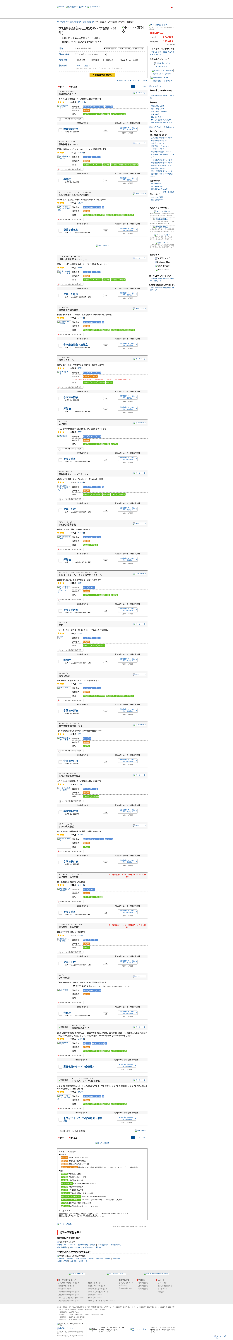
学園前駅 (60, 1258)
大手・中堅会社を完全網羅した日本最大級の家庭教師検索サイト (162, 222)
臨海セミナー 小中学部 (162, 74)
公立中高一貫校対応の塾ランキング (71, 1298)
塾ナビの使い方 (157, 200)
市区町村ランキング (95, 1298)
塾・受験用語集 (157, 186)
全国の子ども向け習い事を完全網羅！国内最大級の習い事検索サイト (162, 238)
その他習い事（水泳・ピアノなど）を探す (131, 80)
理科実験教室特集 (125, 1288)
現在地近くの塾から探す (160, 189)
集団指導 (81, 60)
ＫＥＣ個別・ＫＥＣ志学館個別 (74, 195)
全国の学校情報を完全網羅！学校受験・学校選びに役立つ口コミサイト (162, 214)
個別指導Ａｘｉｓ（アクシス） (74, 474)
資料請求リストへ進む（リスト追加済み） (127, 128)
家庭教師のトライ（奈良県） (79, 1066)
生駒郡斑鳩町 (88, 1247)
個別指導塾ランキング (159, 141)
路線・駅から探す (157, 109)
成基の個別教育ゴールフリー (73, 259)
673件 (80, 268)
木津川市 (71, 1245)
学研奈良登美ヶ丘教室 (76, 344)
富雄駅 (91, 1258)
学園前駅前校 (71, 129)
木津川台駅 (83, 1261)
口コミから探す (157, 117)
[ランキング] (106, 15)
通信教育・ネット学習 (129, 60)
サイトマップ (162, 1289)
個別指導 (95, 60)
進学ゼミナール (66, 360)
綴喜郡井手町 (62, 1247)
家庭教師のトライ (80, 1028)
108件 (80, 835)
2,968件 (81, 153)
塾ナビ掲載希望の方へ (166, 1286)
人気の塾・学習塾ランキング (161, 138)
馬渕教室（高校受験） (69, 877)
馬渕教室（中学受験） (69, 927)
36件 (80, 633)
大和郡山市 (61, 1245)
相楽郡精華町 (83, 1245)
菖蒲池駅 (69, 1258)
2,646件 (81, 885)
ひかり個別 (64, 977)
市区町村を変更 (111, 48)
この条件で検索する (102, 75)
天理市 (93, 1245)
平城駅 (108, 1258)
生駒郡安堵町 (103, 1245)
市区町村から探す (157, 106)
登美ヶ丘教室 (71, 229)
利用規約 (161, 1292)
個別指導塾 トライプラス (162, 81)
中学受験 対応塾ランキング (161, 152)
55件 (80, 784)
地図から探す (139, 48)
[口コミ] (126, 15)
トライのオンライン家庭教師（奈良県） (83, 1119)
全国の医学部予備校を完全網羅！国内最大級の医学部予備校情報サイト (162, 230)
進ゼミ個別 (64, 675)
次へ (144, 86)
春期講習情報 (143, 1283)
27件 (80, 684)
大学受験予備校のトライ (71, 726)
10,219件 (81, 102)
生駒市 (98, 1247)
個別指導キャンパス (68, 144)
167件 (80, 368)
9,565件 (81, 318)
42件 (80, 734)
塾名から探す (156, 114)
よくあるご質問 (157, 197)
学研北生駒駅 (81, 1258)
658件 (80, 432)
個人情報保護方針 (71, 1332)
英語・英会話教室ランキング (161, 171)
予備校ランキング (157, 149)
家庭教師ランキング (158, 168)
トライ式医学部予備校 (69, 776)
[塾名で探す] (87, 15)
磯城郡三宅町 (75, 1247)
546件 (80, 935)
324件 (80, 583)
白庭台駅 (99, 1258)
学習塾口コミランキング (160, 146)
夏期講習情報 (143, 1286)
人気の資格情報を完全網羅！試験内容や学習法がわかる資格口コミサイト (162, 247)
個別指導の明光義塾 (68, 310)
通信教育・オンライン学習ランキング (101, 1301)
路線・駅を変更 (125, 48)
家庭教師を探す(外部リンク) (161, 122)
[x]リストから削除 (127, 133)
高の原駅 (116, 1258)
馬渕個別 (63, 424)
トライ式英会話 (66, 826)
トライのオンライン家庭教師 (86, 1081)
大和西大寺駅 (62, 1261)
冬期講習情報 (143, 1289)
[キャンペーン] (165, 15)
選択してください (83, 66)
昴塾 (61, 625)
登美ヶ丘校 (70, 458)
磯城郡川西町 (116, 1245)
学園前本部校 (71, 397)
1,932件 (81, 482)
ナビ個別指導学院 (67, 524)
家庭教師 (109, 60)
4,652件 (81, 533)
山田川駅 (73, 1261)
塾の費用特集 (156, 184)
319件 (80, 203)
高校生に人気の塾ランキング (161, 165)
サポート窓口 (162, 1283)
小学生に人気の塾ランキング (161, 160)
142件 (80, 1092)
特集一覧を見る (168, 192)
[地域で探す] (67, 15)
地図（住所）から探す (159, 111)
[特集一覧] (146, 15)
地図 (105, 130)
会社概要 (60, 1332)
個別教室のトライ (67, 94)
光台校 (67, 1012)
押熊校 (67, 179)
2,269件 (81, 1039)
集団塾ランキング (157, 143)
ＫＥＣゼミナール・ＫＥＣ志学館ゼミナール (80, 575)
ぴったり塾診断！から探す (161, 120)
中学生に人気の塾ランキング (161, 163)
